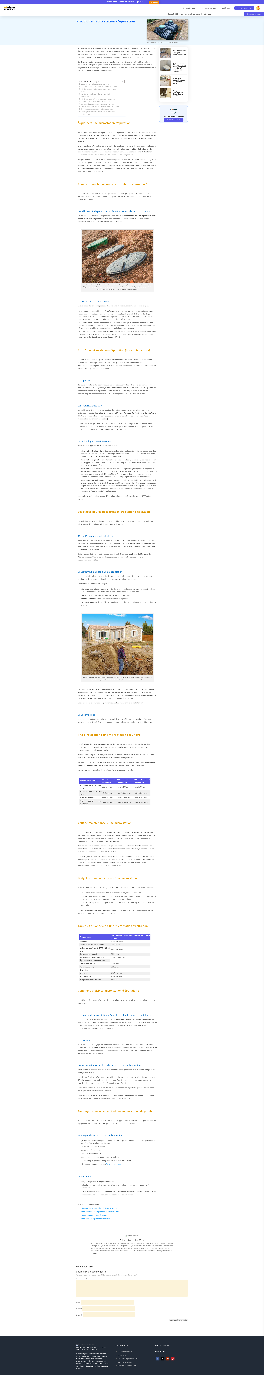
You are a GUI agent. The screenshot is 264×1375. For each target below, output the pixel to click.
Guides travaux (189, 8)
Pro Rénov (153, 43)
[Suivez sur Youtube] (167, 1358)
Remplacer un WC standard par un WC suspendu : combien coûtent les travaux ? (179, 67)
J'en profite (154, 2)
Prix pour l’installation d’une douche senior (178, 93)
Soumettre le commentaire (178, 1320)
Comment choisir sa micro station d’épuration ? (97, 109)
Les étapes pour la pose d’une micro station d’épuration (96, 95)
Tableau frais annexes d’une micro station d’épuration (100, 106)
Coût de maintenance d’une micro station (95, 101)
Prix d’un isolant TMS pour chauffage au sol (179, 52)
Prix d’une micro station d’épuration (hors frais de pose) (98, 90)
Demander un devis (244, 8)
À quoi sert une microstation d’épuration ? (95, 84)
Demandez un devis (173, 120)
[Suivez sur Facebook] (157, 1358)
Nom (78, 1302)
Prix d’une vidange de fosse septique (95, 1219)
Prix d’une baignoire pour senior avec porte (179, 80)
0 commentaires (173, 43)
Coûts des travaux (208, 8)
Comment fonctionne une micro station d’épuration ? (99, 86)
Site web (79, 1315)
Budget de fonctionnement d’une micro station (97, 104)
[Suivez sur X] (162, 1358)
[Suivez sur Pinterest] (172, 1358)
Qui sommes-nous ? (125, 1352)
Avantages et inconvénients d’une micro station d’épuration (98, 113)
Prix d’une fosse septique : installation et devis (100, 1212)
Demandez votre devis (92, 30)
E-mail (79, 1309)
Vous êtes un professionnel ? (128, 1359)
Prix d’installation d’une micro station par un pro (98, 99)
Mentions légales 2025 (125, 1362)
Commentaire (81, 1279)
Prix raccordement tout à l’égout (94, 1215)
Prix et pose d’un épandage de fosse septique (99, 1208)
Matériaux (226, 8)
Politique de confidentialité (127, 1366)
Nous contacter (123, 1355)
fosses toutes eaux (113, 1164)
